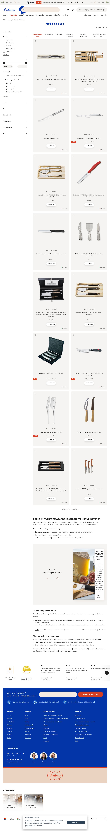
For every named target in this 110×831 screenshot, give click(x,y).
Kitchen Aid (29, 725)
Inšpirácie (87, 15)
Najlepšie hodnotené (83, 35)
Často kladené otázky (82, 725)
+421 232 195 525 (15, 753)
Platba (45, 725)
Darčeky (104, 15)
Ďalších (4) (6, 55)
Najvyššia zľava (96, 35)
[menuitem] (5, 15)
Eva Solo (28, 738)
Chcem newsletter (90, 694)
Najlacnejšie (49, 34)
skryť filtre (8, 32)
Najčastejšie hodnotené (69, 35)
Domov (9, 734)
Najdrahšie (59, 34)
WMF (26, 715)
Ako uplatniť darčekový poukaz (85, 721)
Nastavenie (28, 827)
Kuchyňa (9, 715)
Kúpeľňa (9, 728)
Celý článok (99, 596)
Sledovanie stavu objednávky (53, 721)
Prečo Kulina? (79, 738)
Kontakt (46, 741)
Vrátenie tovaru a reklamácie (52, 715)
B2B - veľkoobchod (81, 731)
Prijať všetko (75, 822)
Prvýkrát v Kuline (80, 728)
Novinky (96, 15)
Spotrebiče (10, 721)
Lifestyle (9, 731)
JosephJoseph (29, 728)
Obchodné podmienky (50, 734)
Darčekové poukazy (49, 731)
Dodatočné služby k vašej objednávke (55, 718)
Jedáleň (9, 718)
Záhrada (9, 725)
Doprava (46, 728)
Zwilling (27, 731)
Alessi (27, 718)
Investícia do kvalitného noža (44, 649)
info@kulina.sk (14, 760)
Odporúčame (37, 34)
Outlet (9, 738)
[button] (70, 35)
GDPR (45, 738)
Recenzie (78, 715)
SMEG (27, 721)
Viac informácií (38, 825)
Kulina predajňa (80, 718)
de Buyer (28, 734)
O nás (77, 741)
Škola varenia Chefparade (83, 734)
